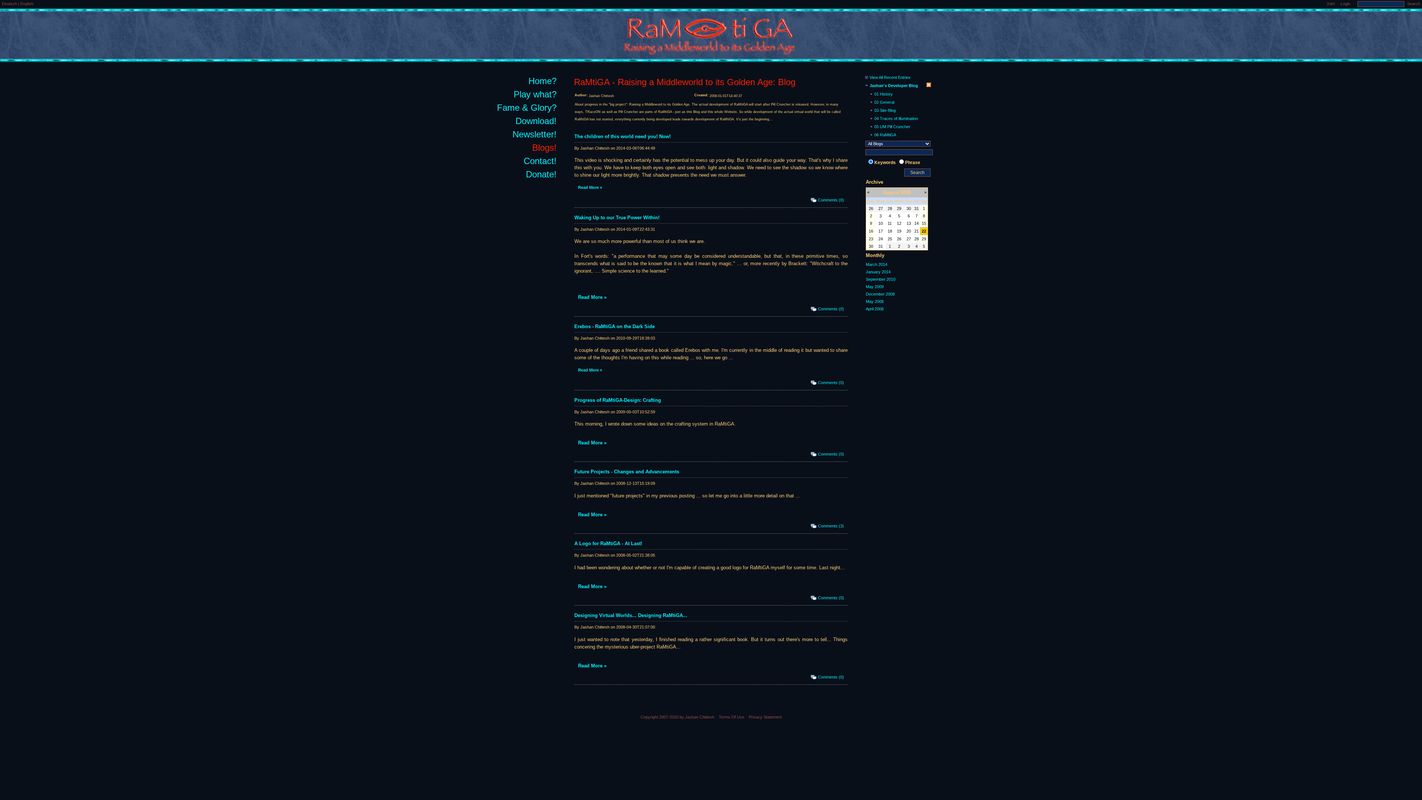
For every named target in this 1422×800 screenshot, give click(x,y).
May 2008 (875, 301)
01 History (883, 94)
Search (1413, 3)
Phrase (912, 162)
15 (924, 223)
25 (890, 239)
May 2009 (875, 286)
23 (871, 239)
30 (909, 208)
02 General (884, 102)
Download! (536, 121)
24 (880, 239)
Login (1345, 3)
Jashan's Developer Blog (893, 85)
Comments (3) (831, 526)
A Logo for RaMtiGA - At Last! (608, 543)
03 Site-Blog (885, 110)
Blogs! (544, 148)
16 (871, 231)
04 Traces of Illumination (896, 118)
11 (890, 223)
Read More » (590, 187)
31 (916, 208)
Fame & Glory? (527, 108)
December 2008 (880, 294)
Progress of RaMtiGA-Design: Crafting (617, 400)
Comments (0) (831, 200)
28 (890, 208)
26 (871, 208)
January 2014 (878, 272)
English (26, 3)
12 (899, 223)
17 (880, 231)
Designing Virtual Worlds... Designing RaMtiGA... (630, 615)
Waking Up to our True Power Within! (617, 217)
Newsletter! (535, 134)
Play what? (535, 94)
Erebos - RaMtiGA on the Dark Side (614, 326)
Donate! (541, 174)
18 (890, 231)
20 (909, 231)
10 (880, 223)
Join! (1330, 3)
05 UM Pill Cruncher (892, 126)
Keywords (885, 162)
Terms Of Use (731, 717)
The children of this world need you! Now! (622, 136)
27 (880, 208)
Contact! (540, 161)
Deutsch (10, 3)
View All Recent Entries (890, 77)
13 (909, 223)
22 (924, 231)
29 (899, 208)
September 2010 (880, 279)
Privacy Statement (765, 717)
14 (916, 223)
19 (899, 231)
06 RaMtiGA (885, 135)
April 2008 (875, 309)
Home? (542, 81)
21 (916, 231)
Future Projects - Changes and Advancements (626, 471)
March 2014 (876, 264)
